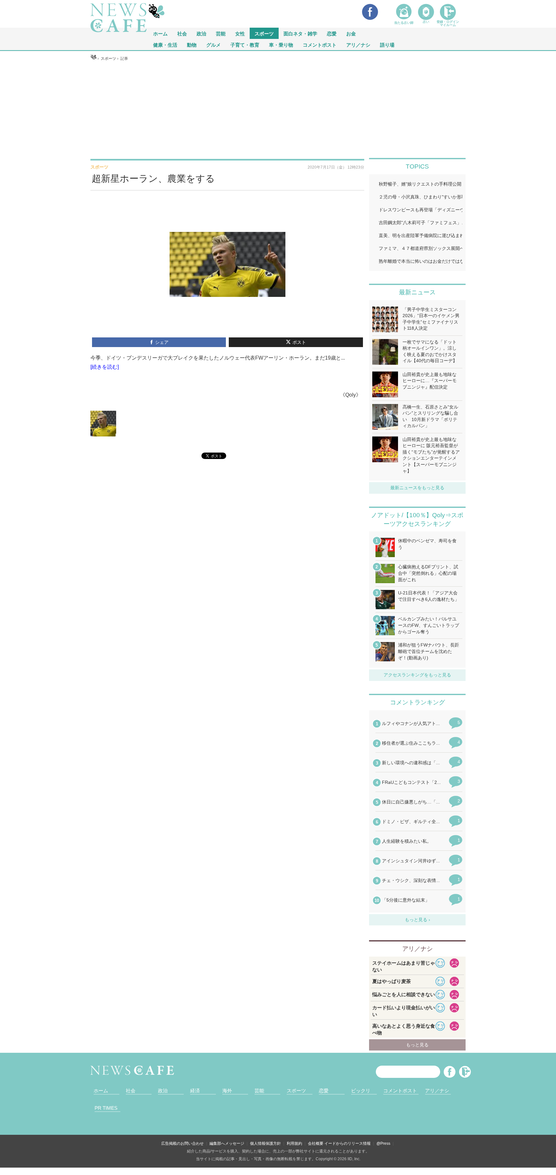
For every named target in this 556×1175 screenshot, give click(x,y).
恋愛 (332, 33)
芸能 (221, 33)
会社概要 (315, 1143)
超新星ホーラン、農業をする (153, 178)
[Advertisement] (278, 110)
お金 (351, 33)
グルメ (213, 44)
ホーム (101, 1090)
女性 (240, 33)
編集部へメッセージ (226, 1143)
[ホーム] (93, 58)
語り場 (387, 44)
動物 (192, 44)
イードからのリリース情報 (347, 1143)
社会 (182, 33)
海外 (227, 1090)
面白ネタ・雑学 (300, 33)
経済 (195, 1090)
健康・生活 (165, 44)
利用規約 (294, 1143)
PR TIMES (106, 1108)
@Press (383, 1143)
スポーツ (264, 33)
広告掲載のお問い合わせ (182, 1143)
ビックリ (360, 1090)
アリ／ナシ (358, 44)
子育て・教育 (244, 44)
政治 (201, 33)
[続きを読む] (104, 367)
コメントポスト (320, 44)
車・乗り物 (281, 44)
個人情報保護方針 (265, 1143)
